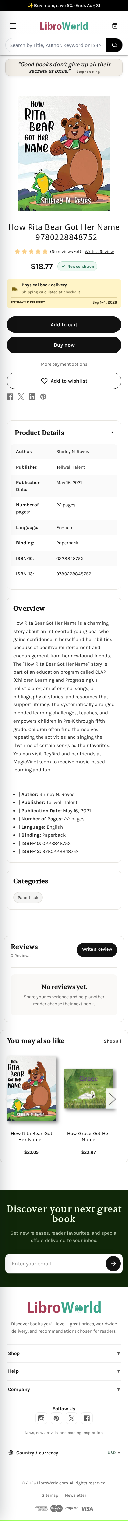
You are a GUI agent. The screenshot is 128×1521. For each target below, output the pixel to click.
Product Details (39, 433)
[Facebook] (10, 396)
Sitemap (50, 1495)
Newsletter (75, 1495)
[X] (21, 396)
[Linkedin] (32, 396)
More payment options (64, 364)
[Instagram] (41, 1418)
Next (112, 1098)
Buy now (64, 345)
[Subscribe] (113, 1263)
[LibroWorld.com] (64, 1307)
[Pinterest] (43, 396)
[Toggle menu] (13, 26)
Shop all (112, 1041)
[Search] (114, 45)
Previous (7, 1098)
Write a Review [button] (99, 251)
